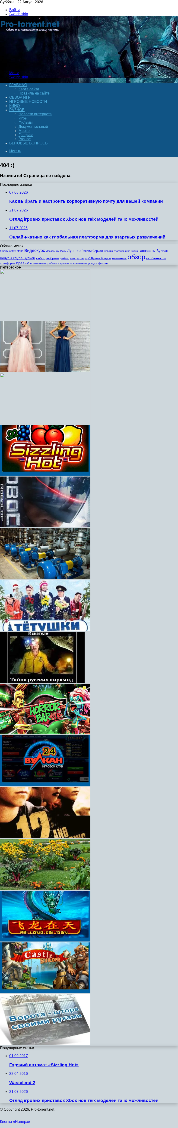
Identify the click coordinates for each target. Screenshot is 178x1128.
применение (38, 263)
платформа (7, 263)
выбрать (52, 258)
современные (78, 263)
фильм (103, 263)
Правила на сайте (34, 93)
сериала (64, 263)
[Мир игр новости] (30, 65)
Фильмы (26, 122)
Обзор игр (20, 97)
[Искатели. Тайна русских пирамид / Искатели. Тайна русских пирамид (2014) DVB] (42, 681)
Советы (108, 251)
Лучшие (74, 251)
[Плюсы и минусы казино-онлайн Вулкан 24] (45, 785)
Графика (26, 135)
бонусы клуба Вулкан (17, 258)
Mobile (24, 131)
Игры (23, 118)
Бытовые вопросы (28, 143)
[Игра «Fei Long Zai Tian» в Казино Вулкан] (45, 940)
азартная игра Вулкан (126, 251)
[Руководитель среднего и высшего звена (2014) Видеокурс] (45, 319)
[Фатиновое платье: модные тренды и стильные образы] (45, 371)
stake (20, 251)
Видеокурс (34, 250)
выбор (40, 258)
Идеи (63, 251)
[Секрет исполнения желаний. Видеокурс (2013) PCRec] (45, 423)
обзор (136, 257)
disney (4, 251)
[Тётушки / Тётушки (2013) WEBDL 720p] (45, 630)
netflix (12, 251)
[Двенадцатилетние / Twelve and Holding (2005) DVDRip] (45, 837)
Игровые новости (28, 102)
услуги (92, 263)
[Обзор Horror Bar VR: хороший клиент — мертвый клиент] (45, 733)
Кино (14, 106)
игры (80, 258)
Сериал (97, 251)
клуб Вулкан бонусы (98, 258)
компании (119, 258)
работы (52, 263)
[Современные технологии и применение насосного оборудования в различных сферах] (45, 578)
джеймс (64, 258)
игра (73, 258)
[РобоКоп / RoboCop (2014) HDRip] (45, 526)
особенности (156, 258)
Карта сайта (29, 89)
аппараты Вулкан (154, 251)
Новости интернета (35, 114)
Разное (17, 110)
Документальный (33, 126)
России (87, 251)
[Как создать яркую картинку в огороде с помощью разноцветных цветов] (45, 888)
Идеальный (52, 251)
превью (22, 263)
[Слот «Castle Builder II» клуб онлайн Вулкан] (45, 992)
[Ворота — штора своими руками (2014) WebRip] (45, 1044)
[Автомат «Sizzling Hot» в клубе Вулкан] (45, 474)
